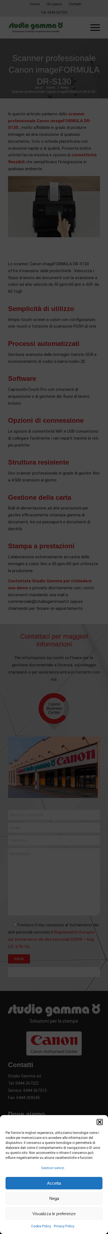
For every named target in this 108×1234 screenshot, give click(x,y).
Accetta (54, 1183)
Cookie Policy (41, 1226)
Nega (54, 1198)
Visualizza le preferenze (54, 1213)
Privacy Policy (64, 1226)
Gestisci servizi (52, 1168)
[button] (99, 1122)
